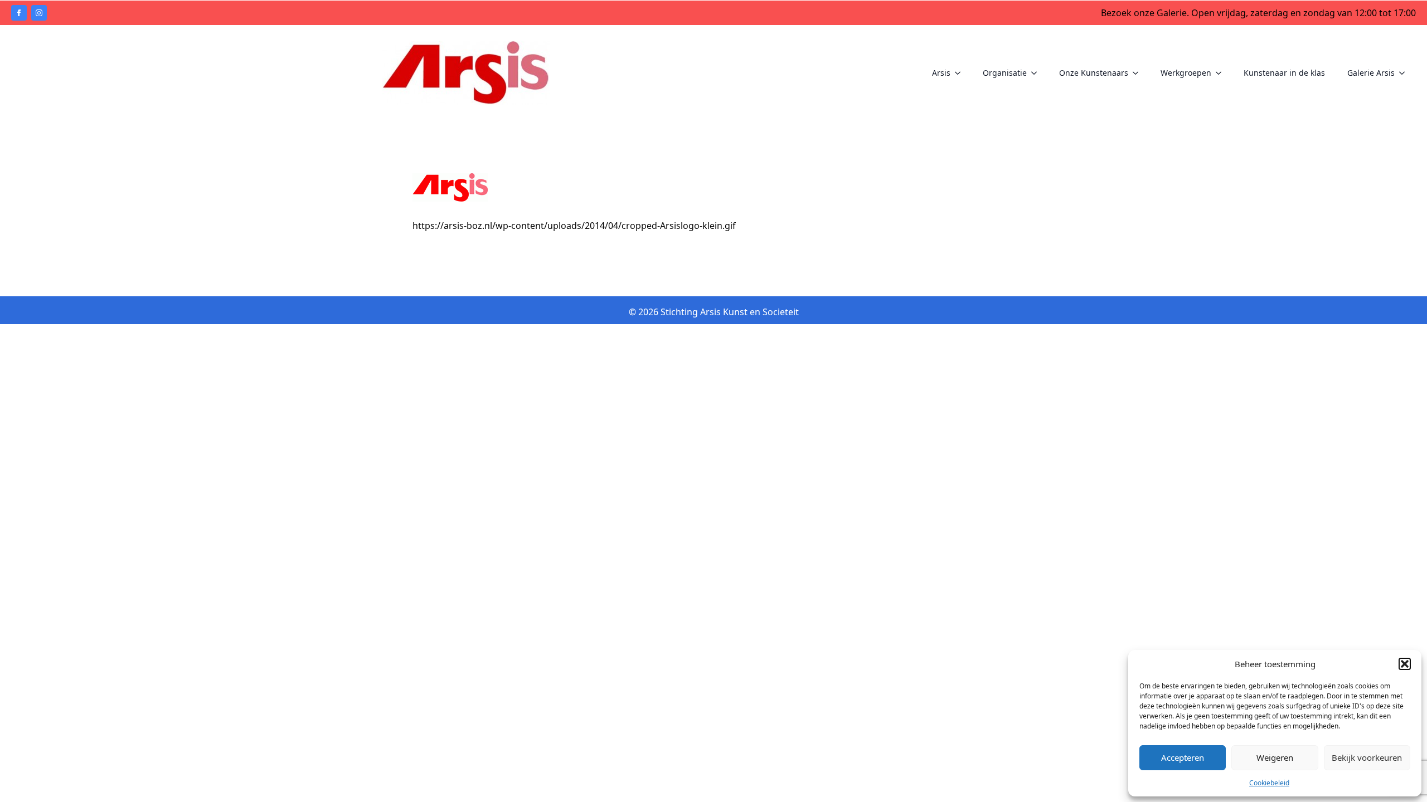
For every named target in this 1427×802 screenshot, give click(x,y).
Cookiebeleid (1269, 783)
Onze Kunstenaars (1093, 72)
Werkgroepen (1186, 72)
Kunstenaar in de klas (1284, 72)
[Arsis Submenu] (961, 73)
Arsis (941, 72)
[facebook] (19, 13)
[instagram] (39, 13)
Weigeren (1274, 757)
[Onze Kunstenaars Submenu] (1138, 73)
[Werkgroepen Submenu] (1221, 73)
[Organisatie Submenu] (1037, 73)
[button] (1404, 663)
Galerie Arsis (1371, 72)
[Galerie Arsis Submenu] (1405, 73)
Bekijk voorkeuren (1367, 757)
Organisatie (1005, 72)
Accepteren (1182, 757)
